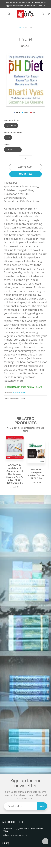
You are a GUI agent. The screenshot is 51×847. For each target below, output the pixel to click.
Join (41, 806)
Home (21, 27)
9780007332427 (13, 149)
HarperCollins (20, 392)
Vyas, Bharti (11, 125)
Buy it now (25, 174)
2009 (8, 137)
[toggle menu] (3, 14)
